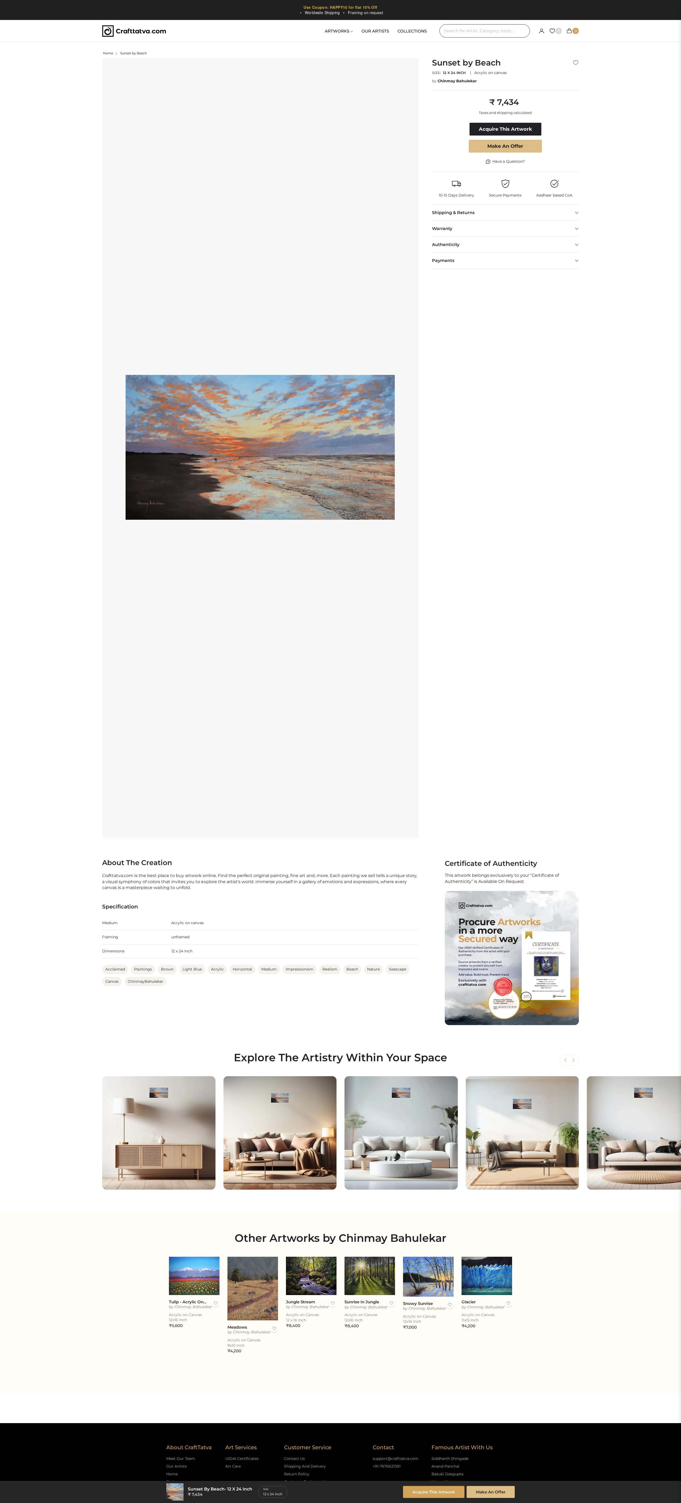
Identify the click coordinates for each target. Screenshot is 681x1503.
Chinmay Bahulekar (457, 81)
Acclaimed (115, 969)
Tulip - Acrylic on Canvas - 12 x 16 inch (188, 1301)
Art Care (233, 1466)
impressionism (299, 969)
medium (269, 969)
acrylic (217, 969)
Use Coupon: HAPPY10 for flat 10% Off (340, 7)
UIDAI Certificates (242, 1458)
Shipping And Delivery (305, 1466)
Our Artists (176, 1466)
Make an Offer (505, 146)
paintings (143, 969)
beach (352, 969)
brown (167, 969)
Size (265, 1489)
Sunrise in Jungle (361, 1301)
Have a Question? (508, 161)
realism (329, 969)
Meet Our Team (180, 1458)
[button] (573, 1060)
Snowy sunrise (418, 1303)
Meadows (237, 1327)
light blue (192, 969)
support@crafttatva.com (395, 1458)
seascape (397, 969)
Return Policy (296, 1474)
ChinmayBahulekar (145, 981)
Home (108, 53)
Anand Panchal (445, 1466)
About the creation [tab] (137, 863)
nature (373, 969)
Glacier (469, 1301)
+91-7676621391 (387, 1466)
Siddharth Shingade (449, 1458)
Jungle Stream (300, 1301)
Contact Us (294, 1458)
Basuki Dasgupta (447, 1474)
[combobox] (484, 31)
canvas (112, 981)
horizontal (242, 969)
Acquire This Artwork (433, 1491)
